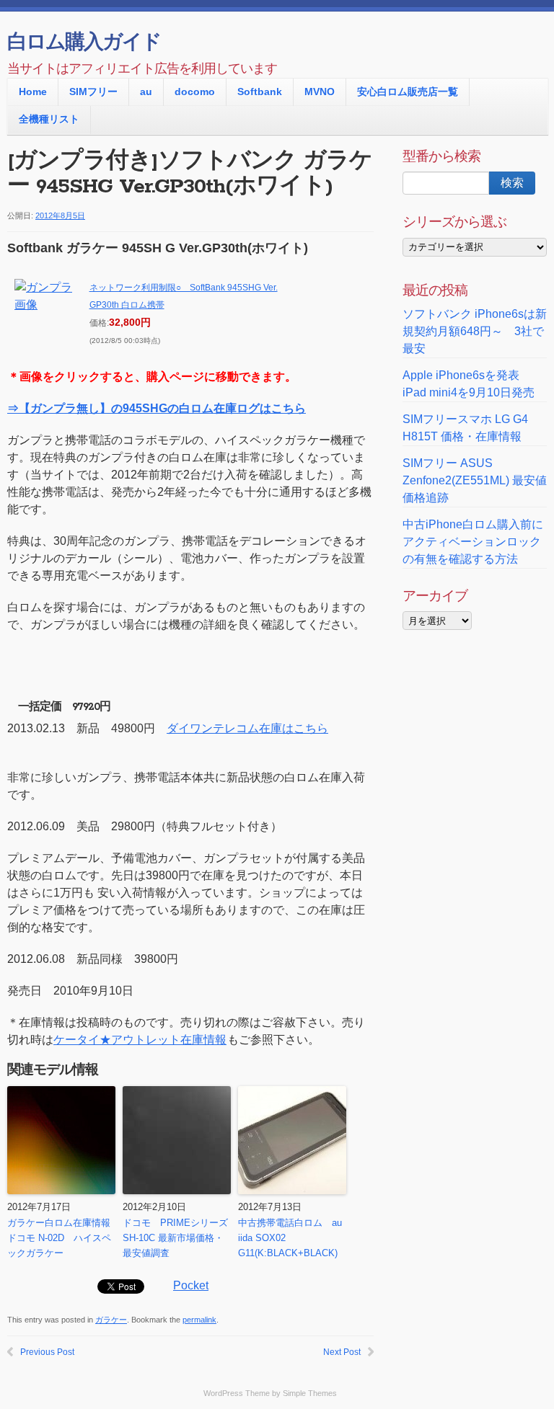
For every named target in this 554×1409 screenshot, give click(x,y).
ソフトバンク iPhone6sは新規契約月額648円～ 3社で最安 (475, 331)
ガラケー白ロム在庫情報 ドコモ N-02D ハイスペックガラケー (61, 1237)
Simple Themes (310, 1393)
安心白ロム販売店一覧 (407, 91)
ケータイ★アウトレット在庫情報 (140, 1040)
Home (33, 91)
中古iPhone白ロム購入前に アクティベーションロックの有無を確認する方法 (473, 541)
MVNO (319, 91)
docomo (195, 91)
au (146, 91)
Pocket (190, 1285)
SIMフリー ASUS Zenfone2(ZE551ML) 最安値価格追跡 (475, 480)
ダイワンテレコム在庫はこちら (247, 728)
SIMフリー (93, 91)
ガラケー (111, 1319)
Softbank (259, 91)
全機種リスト (49, 119)
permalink (199, 1319)
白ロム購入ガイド (84, 43)
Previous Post (47, 1352)
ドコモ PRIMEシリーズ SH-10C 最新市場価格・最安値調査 (175, 1237)
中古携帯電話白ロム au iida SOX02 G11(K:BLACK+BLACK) (290, 1237)
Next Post (342, 1352)
